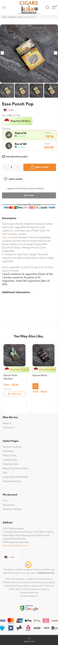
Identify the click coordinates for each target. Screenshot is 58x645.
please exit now (46, 573)
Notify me (16, 394)
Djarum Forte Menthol (10, 377)
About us (7, 423)
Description (9, 218)
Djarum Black (40, 375)
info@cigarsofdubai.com (15, 545)
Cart (5, 500)
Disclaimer (8, 451)
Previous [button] (2, 53)
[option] (29, 53)
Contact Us (8, 427)
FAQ (5, 472)
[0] (53, 7)
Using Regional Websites (15, 477)
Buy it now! (29, 195)
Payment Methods (12, 481)
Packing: (6, 128)
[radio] (30, 135)
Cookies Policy (10, 460)
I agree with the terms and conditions (25, 188)
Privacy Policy (10, 455)
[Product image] (14, 355)
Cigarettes (12, 17)
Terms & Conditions (12, 447)
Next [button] (55, 53)
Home (4, 17)
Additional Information (16, 292)
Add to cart (41, 167)
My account (9, 505)
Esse (20, 17)
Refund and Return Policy (15, 468)
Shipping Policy (10, 464)
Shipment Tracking (12, 509)
